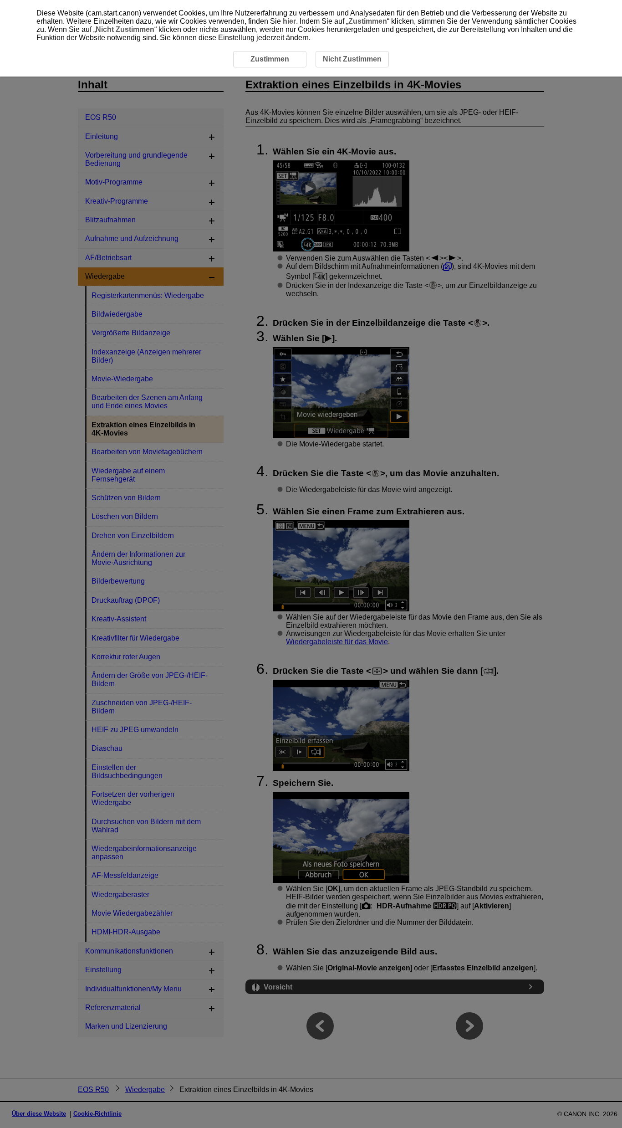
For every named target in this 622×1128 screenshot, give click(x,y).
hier (289, 21)
